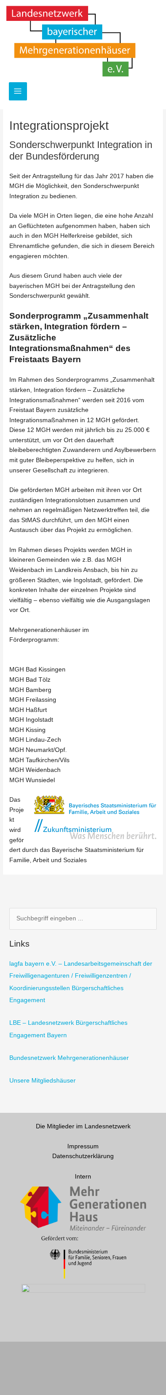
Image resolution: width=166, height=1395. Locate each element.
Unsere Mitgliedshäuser (42, 1080)
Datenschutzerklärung (83, 1156)
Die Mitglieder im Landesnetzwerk (83, 1126)
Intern (83, 1176)
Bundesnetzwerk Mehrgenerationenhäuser (69, 1058)
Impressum (83, 1146)
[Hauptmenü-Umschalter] (18, 91)
